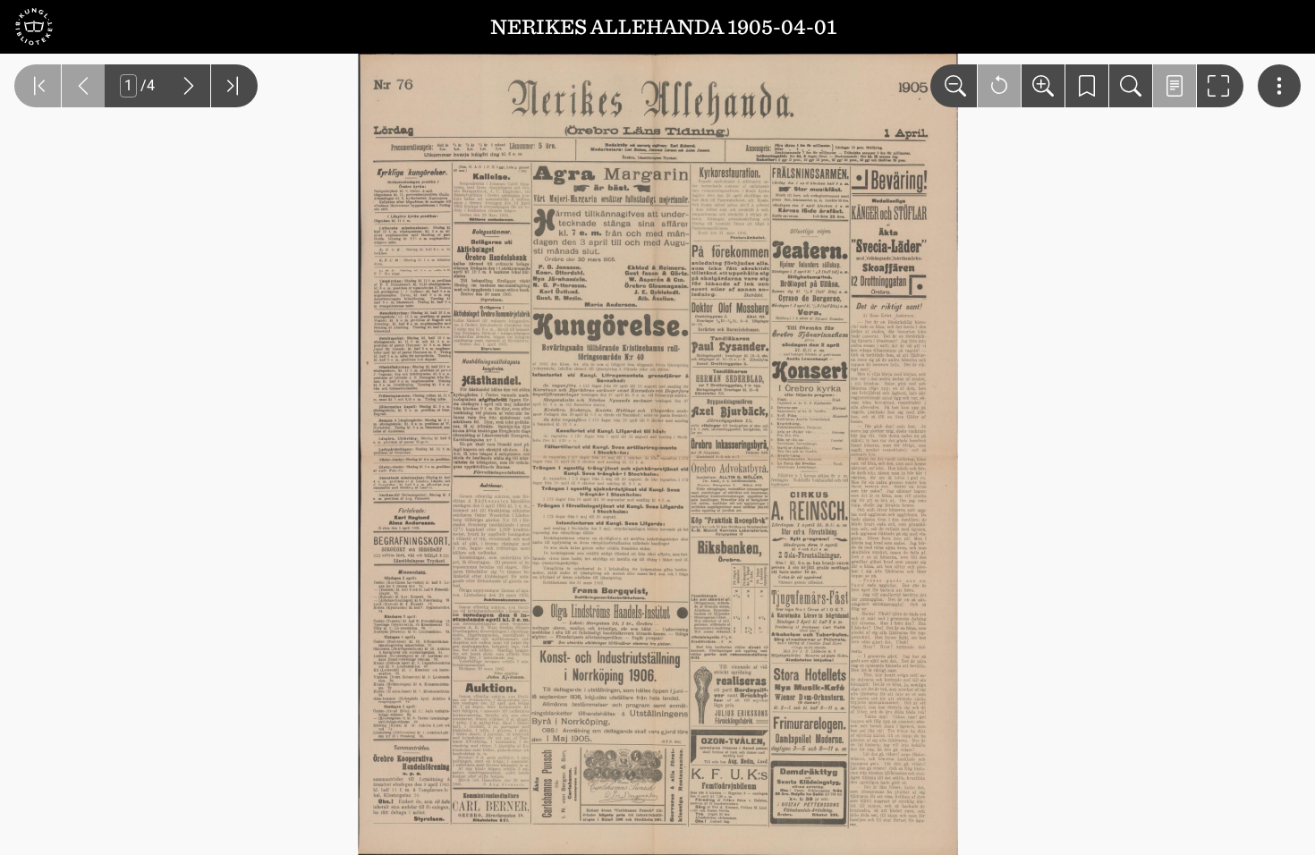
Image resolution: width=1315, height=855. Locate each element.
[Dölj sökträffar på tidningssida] (1174, 85)
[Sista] (234, 85)
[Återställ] (999, 85)
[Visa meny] (1279, 85)
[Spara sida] (1086, 85)
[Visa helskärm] (1220, 85)
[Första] (37, 85)
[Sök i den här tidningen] (1130, 85)
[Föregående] (83, 85)
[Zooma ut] (953, 85)
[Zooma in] (1043, 85)
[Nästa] (188, 85)
